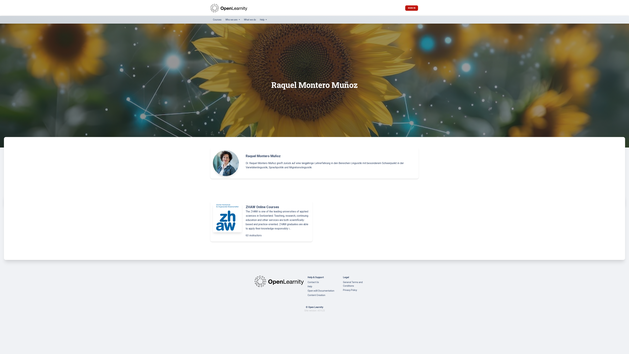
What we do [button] (250, 19)
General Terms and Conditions (353, 284)
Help (310, 286)
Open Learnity (315, 307)
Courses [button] (217, 19)
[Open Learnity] (228, 8)
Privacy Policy (350, 290)
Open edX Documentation (321, 290)
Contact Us (313, 282)
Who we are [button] (231, 19)
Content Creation (316, 295)
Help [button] (262, 19)
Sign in (411, 8)
